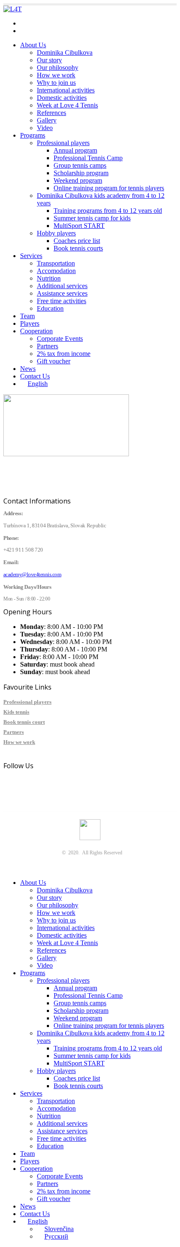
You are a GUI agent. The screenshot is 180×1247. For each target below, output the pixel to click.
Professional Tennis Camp (88, 157)
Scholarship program (81, 172)
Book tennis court (24, 722)
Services (31, 255)
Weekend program (78, 180)
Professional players (63, 142)
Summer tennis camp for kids (92, 218)
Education (50, 308)
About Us (33, 45)
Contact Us (35, 376)
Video (45, 127)
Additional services (62, 285)
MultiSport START (79, 225)
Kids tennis (16, 712)
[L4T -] (12, 9)
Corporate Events (60, 338)
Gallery (47, 120)
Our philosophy (57, 67)
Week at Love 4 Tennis (67, 105)
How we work (56, 75)
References (51, 112)
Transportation (56, 263)
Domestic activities (62, 97)
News (28, 368)
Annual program (75, 150)
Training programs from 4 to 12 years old (108, 210)
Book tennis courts (78, 248)
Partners (47, 346)
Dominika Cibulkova (65, 52)
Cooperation (36, 331)
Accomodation (56, 270)
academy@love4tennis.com (56, 23)
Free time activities (61, 300)
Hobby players (56, 233)
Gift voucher (53, 361)
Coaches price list (77, 240)
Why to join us (56, 82)
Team (27, 315)
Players (29, 323)
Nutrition (49, 278)
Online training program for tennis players (109, 188)
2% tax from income (63, 353)
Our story (49, 60)
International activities (66, 90)
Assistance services (62, 293)
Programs (32, 135)
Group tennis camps (80, 165)
